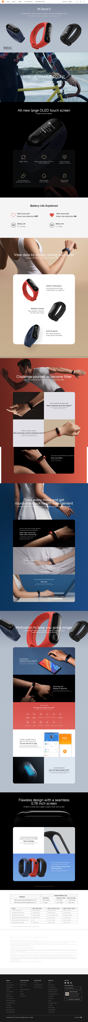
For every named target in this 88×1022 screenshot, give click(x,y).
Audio (21, 991)
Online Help (8, 982)
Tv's (21, 987)
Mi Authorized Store (38, 985)
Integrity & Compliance (53, 989)
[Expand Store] (10, 1)
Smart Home (23, 996)
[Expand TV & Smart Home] (33, 1)
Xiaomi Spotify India (10, 1012)
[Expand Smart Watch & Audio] (45, 1)
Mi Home (36, 982)
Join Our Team (51, 1012)
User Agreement (51, 987)
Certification (8, 1005)
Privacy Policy (51, 985)
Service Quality (51, 1007)
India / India (77, 1017)
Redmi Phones (23, 985)
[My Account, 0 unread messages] (84, 1)
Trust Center (51, 998)
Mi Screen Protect (10, 998)
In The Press (51, 996)
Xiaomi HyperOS (51, 1009)
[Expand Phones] (16, 1)
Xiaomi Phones (23, 982)
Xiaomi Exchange (9, 991)
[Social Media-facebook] (65, 983)
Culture (49, 1000)
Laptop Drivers (9, 996)
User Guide (8, 994)
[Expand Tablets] (22, 1)
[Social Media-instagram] (71, 983)
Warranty (8, 989)
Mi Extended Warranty (10, 1000)
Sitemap (31, 1017)
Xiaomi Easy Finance (10, 1009)
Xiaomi (49, 982)
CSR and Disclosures (52, 991)
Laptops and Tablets (24, 989)
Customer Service (10, 985)
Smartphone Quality (52, 1003)
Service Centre (9, 1007)
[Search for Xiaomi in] (77, 1)
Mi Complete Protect (10, 1003)
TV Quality (50, 1005)
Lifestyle (22, 994)
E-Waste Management (53, 994)
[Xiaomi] (3, 1)
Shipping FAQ (9, 987)
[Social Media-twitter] (68, 983)
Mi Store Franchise (38, 987)
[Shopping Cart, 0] (81, 1)
